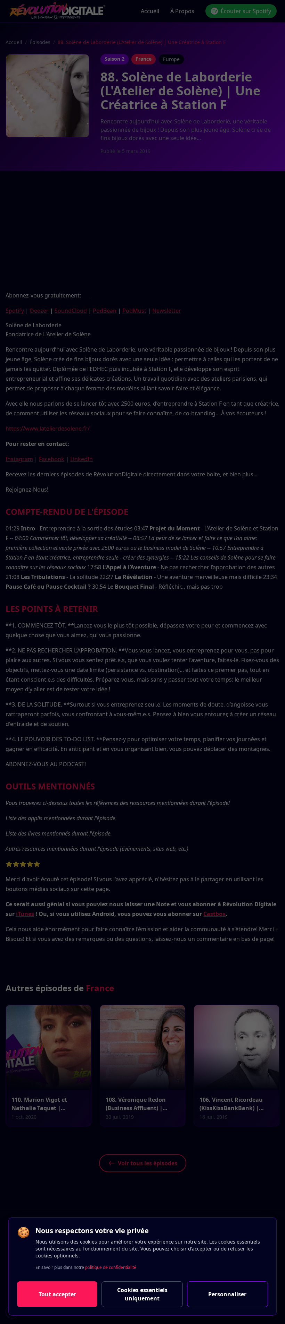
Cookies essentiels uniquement (142, 1294)
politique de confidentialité (110, 1267)
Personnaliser (227, 1294)
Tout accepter (57, 1294)
